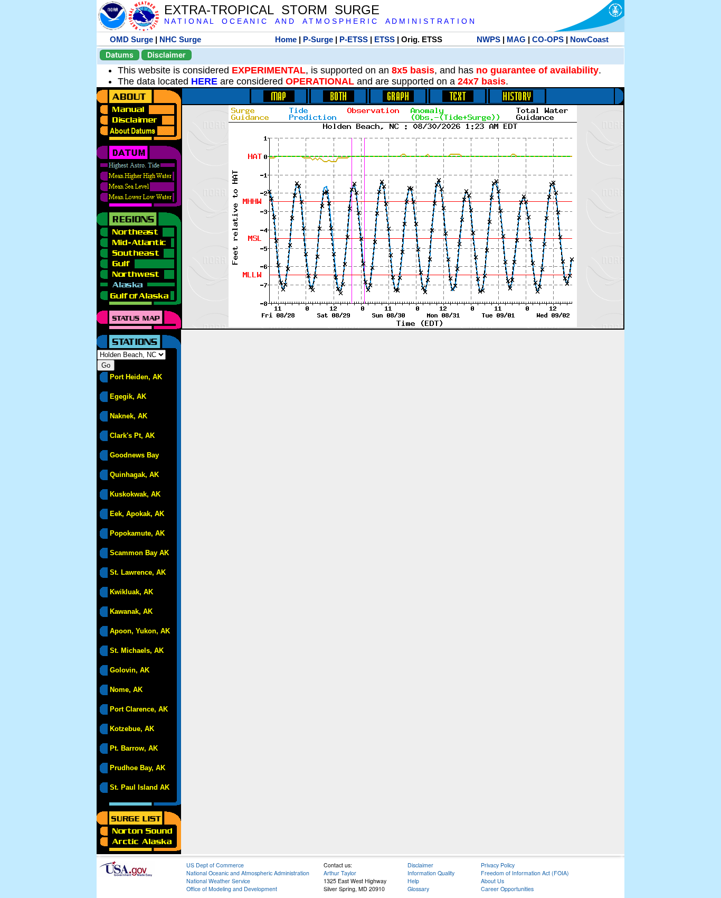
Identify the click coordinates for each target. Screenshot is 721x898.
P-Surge (318, 39)
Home (286, 39)
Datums (120, 54)
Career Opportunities (507, 889)
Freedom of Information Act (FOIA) (525, 873)
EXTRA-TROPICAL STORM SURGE (272, 10)
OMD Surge (131, 39)
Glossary (418, 889)
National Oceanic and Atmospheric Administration (247, 873)
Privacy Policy (498, 865)
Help (413, 881)
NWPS (488, 39)
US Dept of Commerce (215, 865)
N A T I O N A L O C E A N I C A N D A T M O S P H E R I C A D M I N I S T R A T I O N (319, 21)
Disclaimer (166, 54)
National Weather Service (218, 881)
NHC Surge (180, 39)
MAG (516, 39)
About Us (492, 881)
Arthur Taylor (340, 873)
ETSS (384, 39)
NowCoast (589, 39)
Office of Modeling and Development (231, 889)
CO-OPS (548, 39)
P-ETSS (353, 39)
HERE (204, 81)
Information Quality (430, 873)
